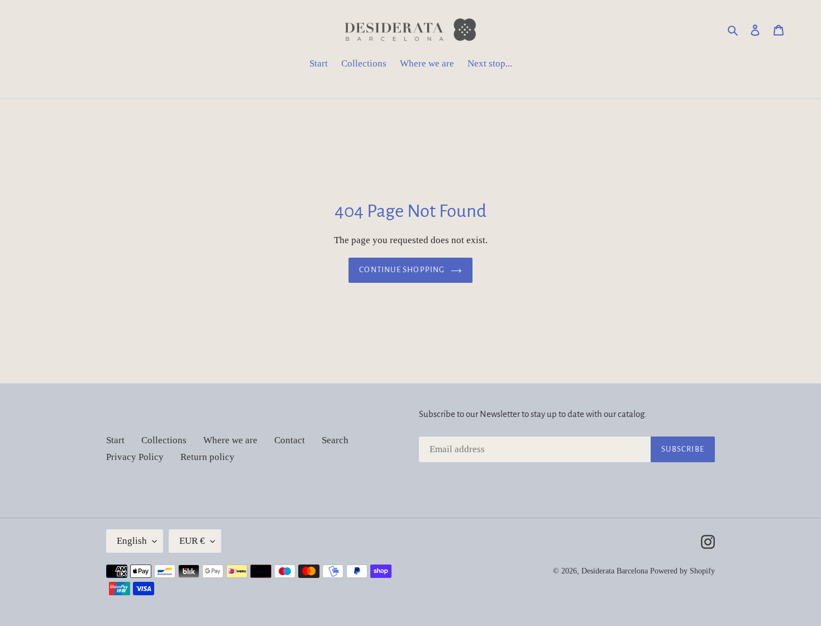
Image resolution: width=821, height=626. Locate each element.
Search (335, 440)
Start (115, 440)
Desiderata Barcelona (614, 571)
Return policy (207, 457)
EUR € (192, 540)
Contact (289, 440)
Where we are (230, 440)
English (132, 540)
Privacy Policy (135, 457)
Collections (164, 440)
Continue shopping (402, 269)
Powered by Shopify (682, 571)
